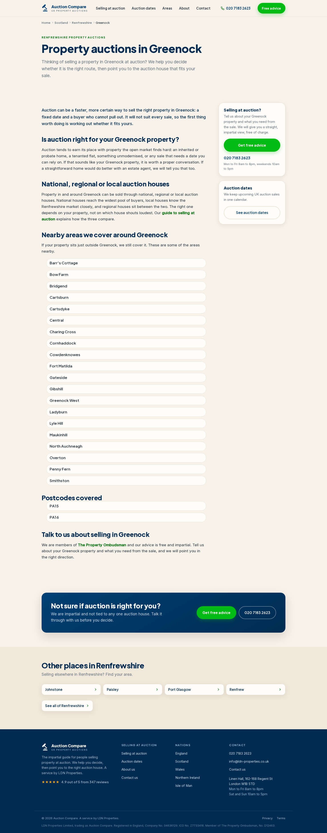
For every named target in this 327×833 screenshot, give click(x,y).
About (184, 8)
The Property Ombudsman (102, 545)
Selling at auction (110, 8)
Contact (203, 8)
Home (46, 22)
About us (128, 769)
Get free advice (252, 145)
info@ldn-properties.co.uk (249, 761)
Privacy (267, 818)
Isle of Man (183, 786)
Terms (281, 818)
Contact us (129, 778)
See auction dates (252, 212)
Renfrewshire (82, 22)
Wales (180, 769)
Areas (167, 8)
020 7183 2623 (238, 8)
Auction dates (144, 8)
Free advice (271, 8)
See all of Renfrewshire (64, 705)
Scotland (61, 22)
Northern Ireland (187, 778)
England (181, 753)
